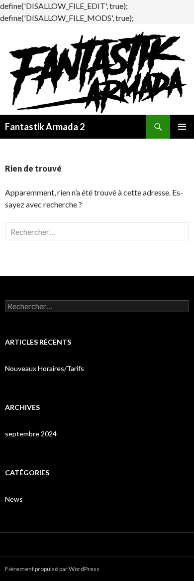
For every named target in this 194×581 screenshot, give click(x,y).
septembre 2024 (31, 433)
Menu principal (182, 127)
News (14, 499)
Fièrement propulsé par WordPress (52, 569)
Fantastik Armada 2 (45, 126)
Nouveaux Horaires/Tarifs (44, 368)
